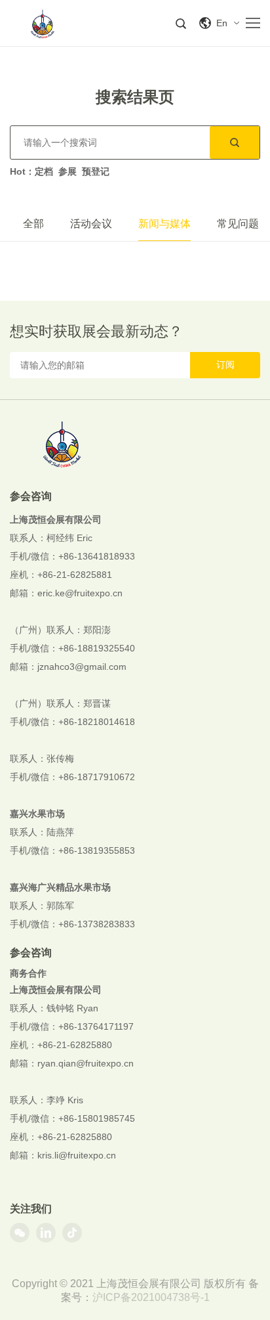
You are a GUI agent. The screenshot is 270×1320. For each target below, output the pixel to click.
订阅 (225, 364)
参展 (67, 171)
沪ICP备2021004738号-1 (151, 1297)
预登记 (95, 171)
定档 (44, 171)
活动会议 (91, 223)
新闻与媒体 (164, 223)
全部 (33, 223)
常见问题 (238, 223)
